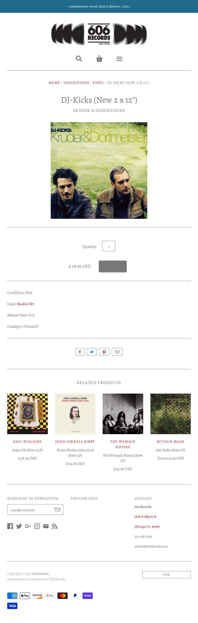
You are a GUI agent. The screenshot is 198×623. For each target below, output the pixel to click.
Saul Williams (27, 441)
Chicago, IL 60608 (147, 526)
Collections (76, 82)
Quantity (90, 246)
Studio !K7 (25, 304)
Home (54, 82)
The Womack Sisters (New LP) (123, 458)
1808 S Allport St (145, 516)
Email (117, 352)
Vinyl (98, 82)
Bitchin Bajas (170, 441)
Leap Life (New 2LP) (27, 450)
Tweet (92, 352)
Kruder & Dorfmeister (99, 110)
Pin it (104, 352)
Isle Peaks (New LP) (170, 450)
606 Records (40, 573)
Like (80, 352)
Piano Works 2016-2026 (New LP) (75, 452)
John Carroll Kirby (75, 441)
